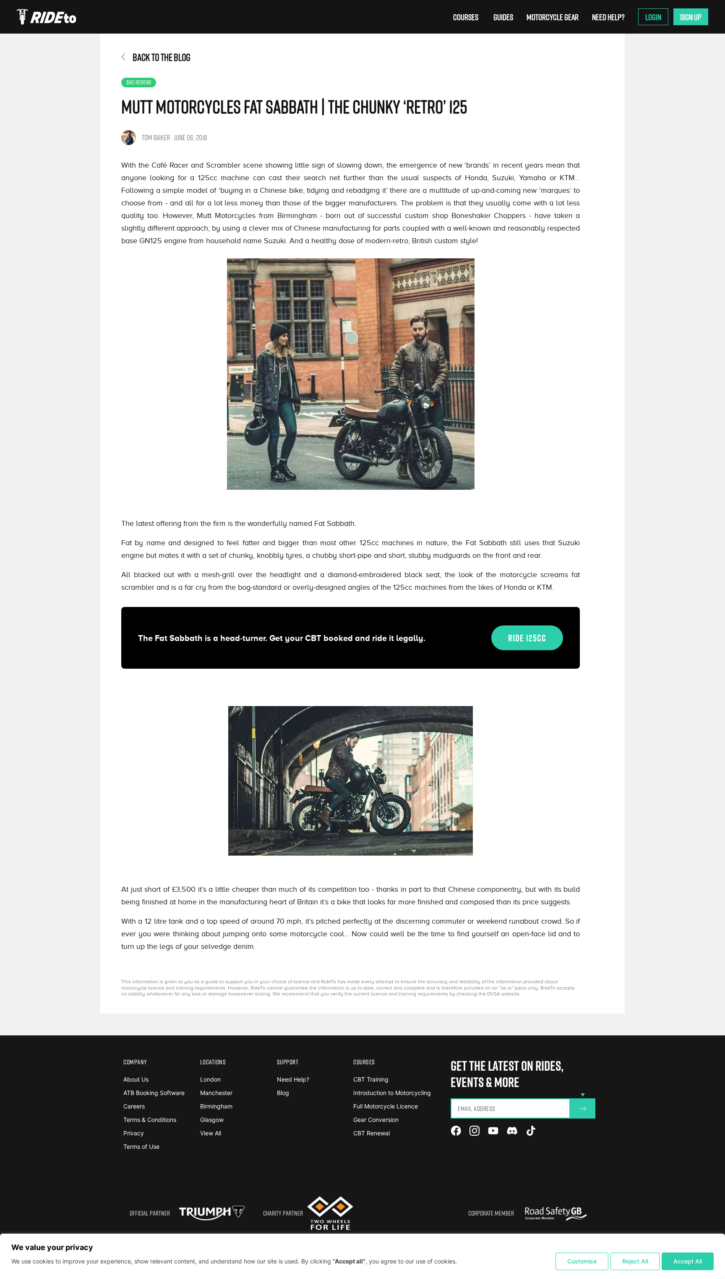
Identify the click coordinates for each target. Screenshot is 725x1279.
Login (653, 17)
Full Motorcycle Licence (385, 1106)
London (210, 1079)
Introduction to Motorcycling (392, 1092)
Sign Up (691, 17)
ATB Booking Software (154, 1092)
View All (210, 1133)
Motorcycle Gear (553, 17)
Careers (134, 1106)
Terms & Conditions (149, 1119)
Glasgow (212, 1119)
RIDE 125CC (527, 638)
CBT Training (371, 1079)
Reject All (635, 1261)
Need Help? (608, 17)
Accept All (687, 1261)
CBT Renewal (371, 1133)
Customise (582, 1261)
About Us (136, 1079)
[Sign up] (582, 1108)
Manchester (216, 1092)
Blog (283, 1092)
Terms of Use (141, 1146)
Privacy (133, 1133)
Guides (503, 17)
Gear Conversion (376, 1119)
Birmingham (216, 1106)
